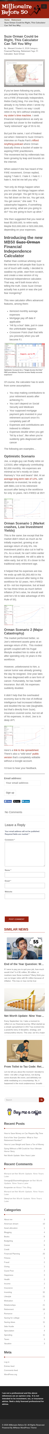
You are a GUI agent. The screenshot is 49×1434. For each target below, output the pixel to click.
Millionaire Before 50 (25, 10)
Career (7, 1245)
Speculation (9, 1331)
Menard (11, 48)
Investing (8, 1292)
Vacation (7, 1343)
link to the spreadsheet (26, 750)
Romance (8, 1313)
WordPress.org (10, 1374)
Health (7, 1279)
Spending (8, 1335)
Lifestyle (7, 1296)
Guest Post (9, 1271)
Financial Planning (12, 51)
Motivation (8, 1301)
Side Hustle (9, 1326)
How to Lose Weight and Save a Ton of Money (24, 1144)
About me (8, 1219)
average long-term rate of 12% (20, 479)
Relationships (10, 1305)
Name (8, 870)
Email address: (13, 778)
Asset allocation (11, 1228)
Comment (10, 840)
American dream (11, 1224)
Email (8, 881)
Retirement (16, 20)
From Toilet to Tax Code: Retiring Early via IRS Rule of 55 (24, 1066)
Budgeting (8, 1241)
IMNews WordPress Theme (25, 1428)
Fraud (6, 1262)
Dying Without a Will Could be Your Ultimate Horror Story (23, 1149)
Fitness (7, 1258)
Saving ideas (9, 1322)
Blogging (8, 1232)
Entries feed (9, 1366)
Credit (6, 1249)
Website (8, 892)
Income (7, 1284)
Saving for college (11, 1318)
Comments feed (11, 1370)
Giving (7, 1266)
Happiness (8, 1275)
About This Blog (23, 1187)
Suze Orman (19, 54)
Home (7, 20)
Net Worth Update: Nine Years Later (24, 1015)
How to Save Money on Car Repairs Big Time (23, 1133)
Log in (6, 1362)
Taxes (6, 1339)
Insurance (8, 1288)
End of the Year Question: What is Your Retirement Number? (24, 964)
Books (6, 1236)
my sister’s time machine (17, 115)
